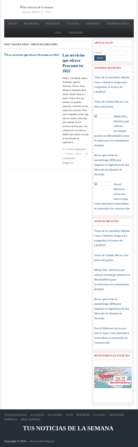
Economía (31, 23)
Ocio (58, 32)
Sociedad (53, 23)
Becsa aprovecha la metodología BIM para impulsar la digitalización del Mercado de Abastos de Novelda (111, 165)
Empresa (68, 162)
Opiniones (75, 32)
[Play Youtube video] (113, 377)
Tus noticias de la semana (68, 428)
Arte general (30, 419)
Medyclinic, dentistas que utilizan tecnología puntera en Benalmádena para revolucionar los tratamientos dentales (112, 279)
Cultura (73, 23)
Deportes (93, 23)
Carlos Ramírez (76, 149)
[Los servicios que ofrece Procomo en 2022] (31, 54)
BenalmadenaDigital (42, 441)
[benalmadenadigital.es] (36, 7)
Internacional (118, 23)
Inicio (12, 23)
